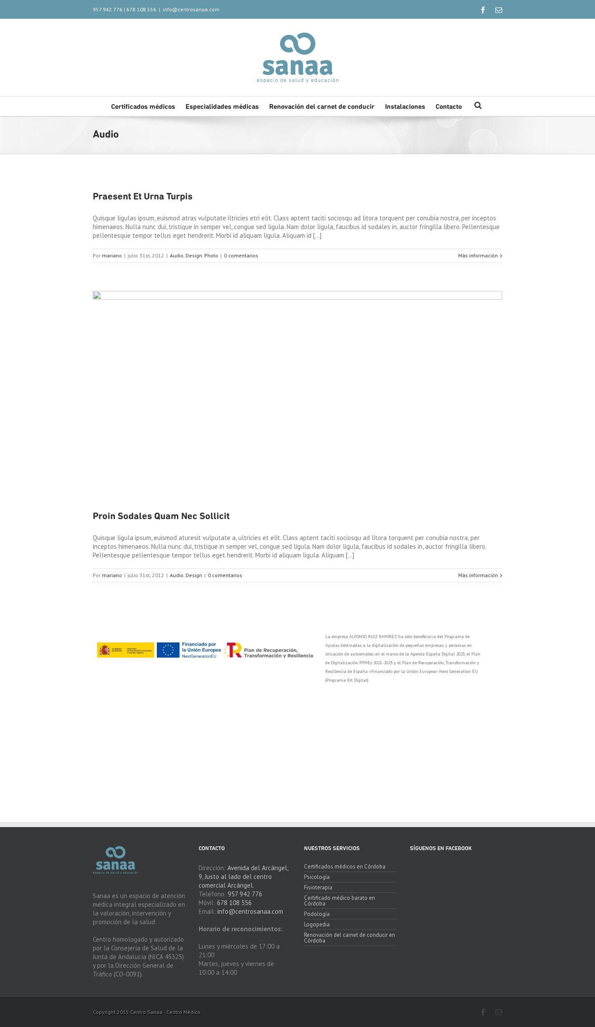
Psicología (317, 877)
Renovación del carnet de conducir (322, 107)
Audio (176, 255)
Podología (317, 914)
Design (194, 255)
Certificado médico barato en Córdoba (339, 900)
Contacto (449, 107)
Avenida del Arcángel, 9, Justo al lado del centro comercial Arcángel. (243, 876)
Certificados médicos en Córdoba (344, 867)
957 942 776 (107, 9)
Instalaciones (405, 107)
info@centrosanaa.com (191, 9)
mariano (112, 255)
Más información (478, 255)
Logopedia (317, 924)
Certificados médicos (143, 107)
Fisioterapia (318, 887)
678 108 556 (141, 9)
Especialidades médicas (222, 107)
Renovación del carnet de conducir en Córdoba (349, 937)
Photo (211, 255)
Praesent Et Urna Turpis (143, 197)
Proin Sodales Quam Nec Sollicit (161, 517)
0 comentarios (241, 255)
